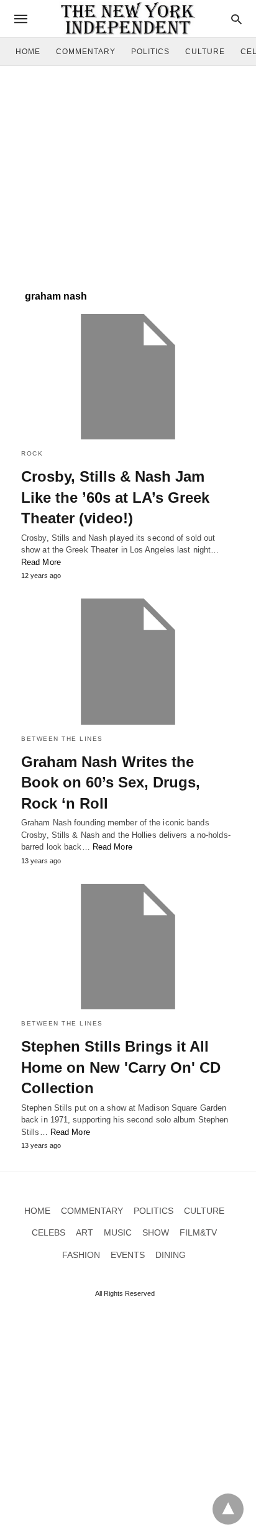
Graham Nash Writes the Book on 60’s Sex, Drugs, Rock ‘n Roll (110, 782)
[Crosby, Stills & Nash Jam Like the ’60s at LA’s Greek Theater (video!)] (128, 376)
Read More (41, 562)
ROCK (32, 453)
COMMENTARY (86, 51)
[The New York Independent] (127, 18)
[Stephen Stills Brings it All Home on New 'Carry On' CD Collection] (128, 946)
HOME (28, 51)
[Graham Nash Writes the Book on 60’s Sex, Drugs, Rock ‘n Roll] (128, 661)
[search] (236, 19)
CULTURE (205, 51)
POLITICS (150, 51)
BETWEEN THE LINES (62, 738)
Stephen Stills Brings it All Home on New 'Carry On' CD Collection (121, 1067)
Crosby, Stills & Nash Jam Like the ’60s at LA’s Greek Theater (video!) (115, 497)
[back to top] (228, 1509)
